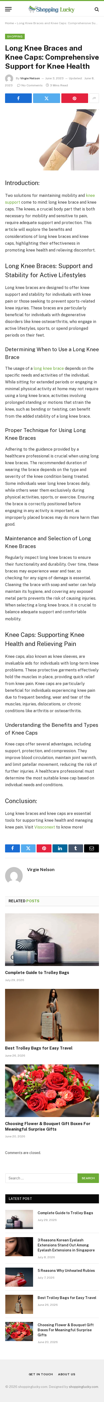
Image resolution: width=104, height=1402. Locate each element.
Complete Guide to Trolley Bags (37, 972)
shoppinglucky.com (83, 1387)
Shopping (15, 36)
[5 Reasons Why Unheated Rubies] (19, 1277)
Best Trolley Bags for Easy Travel (38, 1048)
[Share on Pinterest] (74, 98)
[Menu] (8, 9)
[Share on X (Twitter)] (46, 98)
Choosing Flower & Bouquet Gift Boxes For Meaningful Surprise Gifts (66, 1330)
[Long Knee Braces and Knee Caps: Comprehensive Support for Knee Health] (52, 139)
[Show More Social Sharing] (94, 98)
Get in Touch (41, 1374)
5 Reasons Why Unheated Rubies (66, 1271)
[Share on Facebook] (18, 98)
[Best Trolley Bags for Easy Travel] (52, 1015)
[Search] (96, 9)
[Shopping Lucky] (52, 9)
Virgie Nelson (30, 78)
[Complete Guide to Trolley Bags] (52, 939)
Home (9, 23)
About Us (66, 1374)
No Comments (32, 85)
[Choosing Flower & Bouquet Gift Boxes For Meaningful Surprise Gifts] (52, 1090)
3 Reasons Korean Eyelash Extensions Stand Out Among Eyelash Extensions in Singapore (66, 1245)
